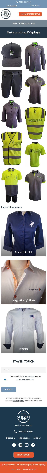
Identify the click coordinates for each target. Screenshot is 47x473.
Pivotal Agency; (39, 464)
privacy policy (18, 400)
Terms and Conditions (25, 379)
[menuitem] (35, 5)
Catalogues (12, 6)
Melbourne (24, 438)
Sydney (37, 438)
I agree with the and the (25, 378)
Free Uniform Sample (30, 14)
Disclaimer (15, 469)
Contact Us (35, 5)
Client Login (23, 455)
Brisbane (10, 438)
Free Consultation (24, 23)
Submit (8, 389)
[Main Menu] (44, 14)
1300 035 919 (25, 431)
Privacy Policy (28, 376)
